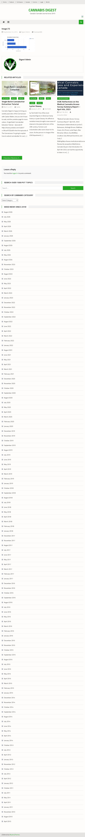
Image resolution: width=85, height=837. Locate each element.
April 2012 (7, 778)
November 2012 (9, 764)
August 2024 (8, 259)
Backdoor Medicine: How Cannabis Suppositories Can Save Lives (13, 158)
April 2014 (7, 735)
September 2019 (9, 445)
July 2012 (7, 774)
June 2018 (7, 507)
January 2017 (8, 578)
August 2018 (8, 497)
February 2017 (9, 574)
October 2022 (8, 312)
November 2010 (9, 812)
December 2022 (9, 302)
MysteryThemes (15, 835)
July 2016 (7, 607)
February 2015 (9, 688)
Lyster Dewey (35, 106)
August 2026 (8, 212)
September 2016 (9, 597)
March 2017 (8, 569)
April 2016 (7, 621)
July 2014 (7, 721)
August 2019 (8, 450)
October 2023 (8, 269)
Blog (14, 98)
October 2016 (8, 593)
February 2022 (9, 340)
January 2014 (8, 740)
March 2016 (8, 626)
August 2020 (8, 398)
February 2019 (9, 478)
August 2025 (8, 245)
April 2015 (7, 678)
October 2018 (8, 488)
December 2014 (9, 697)
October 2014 (8, 707)
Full (48, 98)
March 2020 (8, 417)
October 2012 (8, 769)
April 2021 (7, 364)
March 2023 (8, 293)
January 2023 (8, 298)
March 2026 (8, 231)
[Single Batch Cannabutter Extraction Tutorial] (15, 88)
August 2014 (8, 716)
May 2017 (7, 559)
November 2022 (9, 307)
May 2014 (7, 731)
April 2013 (7, 755)
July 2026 (7, 217)
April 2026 (7, 226)
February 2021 (9, 374)
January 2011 (8, 807)
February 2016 (9, 631)
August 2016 (8, 602)
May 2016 (7, 616)
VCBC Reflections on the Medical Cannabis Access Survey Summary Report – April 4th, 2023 (68, 105)
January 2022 (8, 345)
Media (21, 98)
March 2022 (8, 336)
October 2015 (8, 650)
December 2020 (9, 378)
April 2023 (7, 288)
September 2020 (9, 393)
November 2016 (9, 588)
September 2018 (9, 493)
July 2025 (7, 250)
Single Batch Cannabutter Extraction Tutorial (13, 103)
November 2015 (9, 645)
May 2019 (7, 464)
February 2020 (9, 421)
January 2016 (8, 636)
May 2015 (7, 674)
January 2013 (8, 759)
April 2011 (7, 802)
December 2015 (9, 640)
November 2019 (9, 436)
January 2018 (8, 531)
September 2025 (9, 240)
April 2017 (7, 564)
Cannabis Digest (42, 10)
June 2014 (7, 726)
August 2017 (8, 545)
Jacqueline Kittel (62, 115)
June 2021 (7, 355)
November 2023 (9, 264)
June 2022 (7, 326)
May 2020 (7, 407)
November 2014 (9, 702)
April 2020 (7, 412)
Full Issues (20, 2)
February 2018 (9, 526)
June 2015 (7, 669)
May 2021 (7, 359)
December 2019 (9, 431)
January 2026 (8, 236)
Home (5, 2)
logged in (15, 173)
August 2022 (8, 321)
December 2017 (9, 536)
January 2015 (8, 693)
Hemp (32, 103)
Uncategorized (63, 98)
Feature (11, 2)
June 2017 (7, 555)
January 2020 (8, 426)
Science (35, 2)
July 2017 (7, 550)
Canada (27, 2)
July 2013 (7, 750)
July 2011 (7, 793)
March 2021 (8, 369)
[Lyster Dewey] (42, 88)
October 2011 (8, 788)
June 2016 (7, 612)
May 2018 (7, 512)
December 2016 (9, 583)
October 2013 (8, 745)
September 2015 (9, 655)
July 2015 (7, 664)
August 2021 (8, 350)
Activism (6, 98)
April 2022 (7, 331)
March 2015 (8, 683)
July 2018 (7, 502)
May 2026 (7, 221)
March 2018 (8, 521)
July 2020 (7, 402)
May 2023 (7, 283)
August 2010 (8, 816)
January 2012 (8, 783)
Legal (41, 2)
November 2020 (9, 383)
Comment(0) (38, 32)
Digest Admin (25, 32)
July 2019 (7, 455)
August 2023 (8, 274)
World (47, 2)
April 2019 (7, 469)
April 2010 (7, 821)
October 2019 (8, 440)
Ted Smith (48, 109)
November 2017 (9, 540)
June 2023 (7, 279)
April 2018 (7, 517)
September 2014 (9, 712)
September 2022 (9, 317)
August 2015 (8, 659)
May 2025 (7, 255)
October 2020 (8, 388)
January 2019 (8, 483)
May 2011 (7, 797)
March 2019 (8, 474)
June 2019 (7, 459)
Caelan (18, 107)
